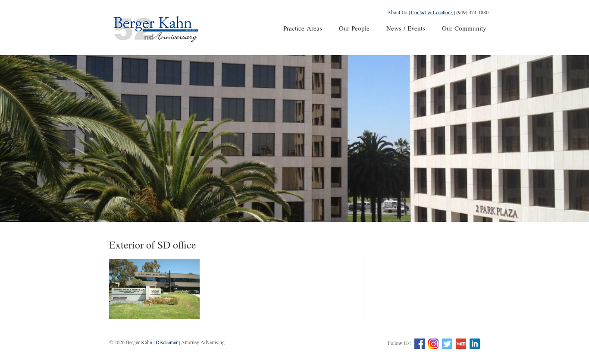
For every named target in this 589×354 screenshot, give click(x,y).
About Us (397, 12)
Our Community (464, 28)
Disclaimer (167, 341)
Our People (354, 28)
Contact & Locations (432, 12)
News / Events (405, 28)
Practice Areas (302, 28)
